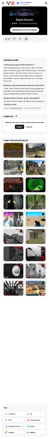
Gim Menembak (16, 108)
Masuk (29, 127)
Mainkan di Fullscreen (24, 30)
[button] (10, 104)
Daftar (19, 127)
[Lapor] (20, 39)
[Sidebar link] (3, 3)
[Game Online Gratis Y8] (11, 3)
